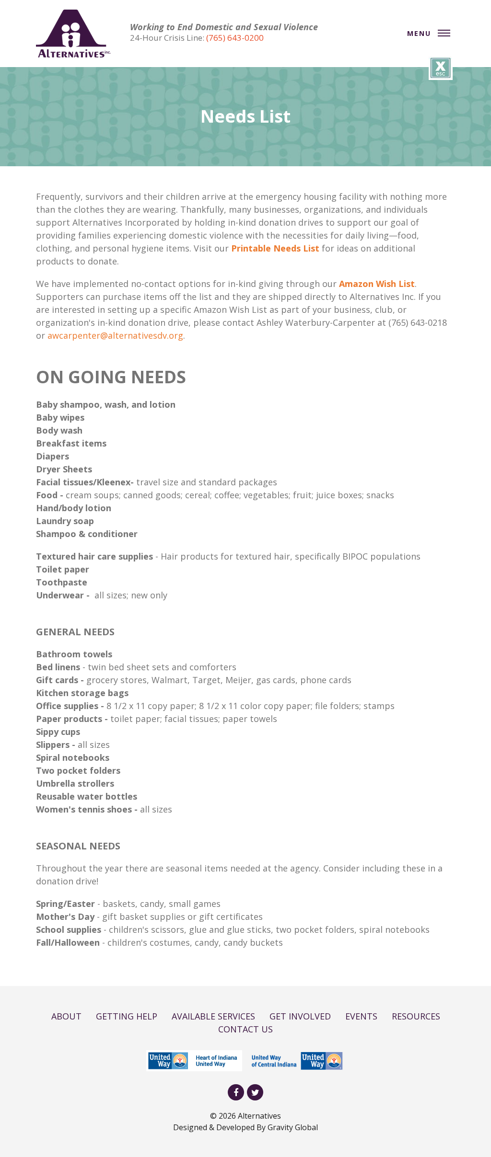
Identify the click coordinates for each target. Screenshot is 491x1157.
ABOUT (66, 1016)
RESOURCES (416, 1016)
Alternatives (259, 1116)
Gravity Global (293, 1127)
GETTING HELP (126, 1016)
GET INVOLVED (300, 1016)
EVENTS (361, 1016)
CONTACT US (245, 1029)
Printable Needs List (275, 248)
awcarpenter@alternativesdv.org (115, 335)
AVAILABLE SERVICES (213, 1016)
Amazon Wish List (377, 283)
